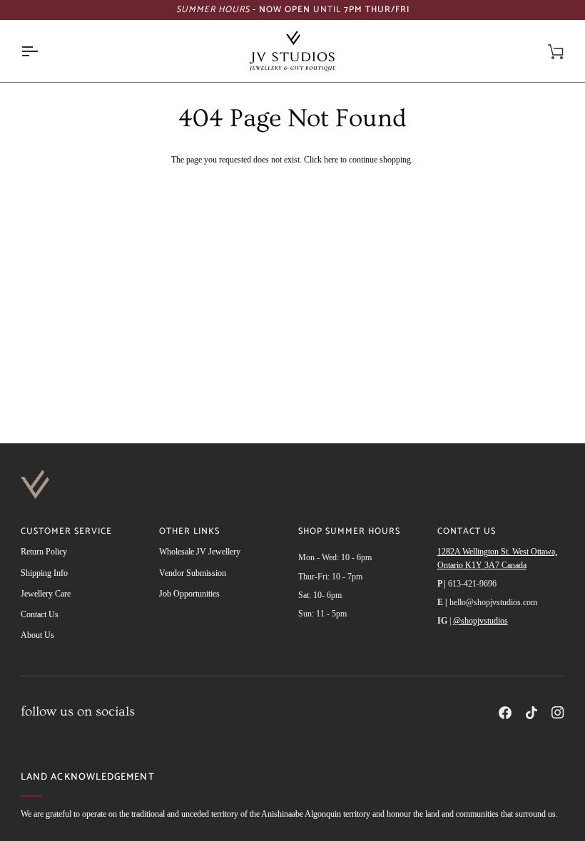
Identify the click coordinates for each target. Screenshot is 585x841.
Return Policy (44, 552)
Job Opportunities (189, 594)
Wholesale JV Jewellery (199, 552)
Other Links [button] (189, 532)
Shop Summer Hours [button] (349, 532)
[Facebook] (505, 712)
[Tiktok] (531, 712)
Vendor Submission (192, 573)
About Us (37, 635)
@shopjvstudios (480, 621)
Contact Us (39, 614)
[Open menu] (42, 51)
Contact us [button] (466, 532)
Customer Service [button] (66, 532)
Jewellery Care (46, 594)
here (331, 160)
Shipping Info (44, 573)
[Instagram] (557, 712)
